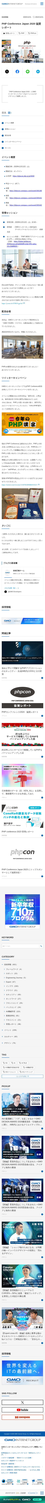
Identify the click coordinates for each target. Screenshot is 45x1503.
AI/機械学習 (29, 1067)
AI (14, 1063)
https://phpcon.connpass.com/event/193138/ (26, 191)
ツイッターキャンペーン (13, 141)
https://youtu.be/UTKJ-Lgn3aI (12, 303)
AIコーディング (27, 1072)
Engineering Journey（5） (16, 978)
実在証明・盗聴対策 (7, 1464)
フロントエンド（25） (15, 1003)
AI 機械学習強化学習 (12, 1067)
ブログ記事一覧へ (10, 588)
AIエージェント (11, 1072)
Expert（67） (11, 982)
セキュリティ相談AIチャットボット (12, 1461)
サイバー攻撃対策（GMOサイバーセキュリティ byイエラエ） (21, 1467)
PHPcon (33, 33)
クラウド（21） (12, 990)
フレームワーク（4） (14, 969)
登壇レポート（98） (14, 1024)
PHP (22, 33)
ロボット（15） (12, 973)
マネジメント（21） (14, 1020)
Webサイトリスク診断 (24, 1458)
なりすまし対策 (35, 1470)
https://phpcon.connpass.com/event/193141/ (26, 198)
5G (7, 1063)
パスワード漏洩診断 (7, 1458)
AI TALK (24, 1063)
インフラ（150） (13, 986)
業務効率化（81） (13, 1016)
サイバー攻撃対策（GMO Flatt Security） (14, 1470)
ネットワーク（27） (14, 999)
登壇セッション (10, 129)
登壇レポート (10, 33)
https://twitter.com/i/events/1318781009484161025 (19, 484)
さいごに (8, 148)
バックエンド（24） (14, 1007)
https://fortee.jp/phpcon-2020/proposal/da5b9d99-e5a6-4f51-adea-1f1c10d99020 (22, 243)
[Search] (41, 946)
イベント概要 (9, 123)
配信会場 (8, 135)
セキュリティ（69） (14, 995)
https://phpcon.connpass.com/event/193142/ (26, 205)
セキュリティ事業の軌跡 (9, 1473)
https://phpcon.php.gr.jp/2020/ (23, 176)
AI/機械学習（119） (13, 1011)
